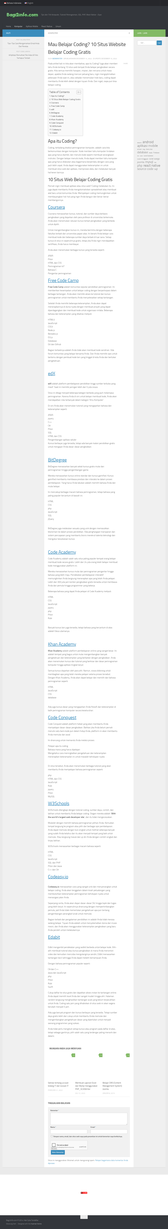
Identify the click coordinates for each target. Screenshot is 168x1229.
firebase (156, 153)
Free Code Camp (58, 106)
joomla (140, 162)
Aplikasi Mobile (32, 26)
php (139, 165)
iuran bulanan (148, 156)
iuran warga (154, 159)
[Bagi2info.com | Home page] (22, 14)
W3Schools (56, 126)
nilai (155, 162)
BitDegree (55, 113)
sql (156, 169)
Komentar (54, 1110)
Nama (53, 1127)
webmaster (57, 59)
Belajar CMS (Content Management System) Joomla (112, 1086)
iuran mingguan (142, 159)
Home (8, 26)
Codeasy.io (56, 129)
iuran (141, 156)
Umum (58, 26)
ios (138, 156)
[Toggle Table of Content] (77, 92)
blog (144, 149)
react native (151, 165)
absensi (139, 143)
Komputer (18, 26)
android (148, 142)
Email (93, 1127)
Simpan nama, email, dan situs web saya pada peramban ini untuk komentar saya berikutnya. (87, 1136)
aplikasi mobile (147, 145)
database (142, 152)
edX (52, 109)
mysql (149, 161)
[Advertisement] (23, 101)
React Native (46, 26)
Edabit (55, 133)
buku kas (149, 149)
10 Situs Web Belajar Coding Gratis (65, 99)
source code (145, 168)
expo (150, 153)
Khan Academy (57, 119)
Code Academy (57, 116)
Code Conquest (57, 123)
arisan (139, 149)
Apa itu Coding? (57, 96)
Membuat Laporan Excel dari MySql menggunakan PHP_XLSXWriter (86, 1086)
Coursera (55, 103)
